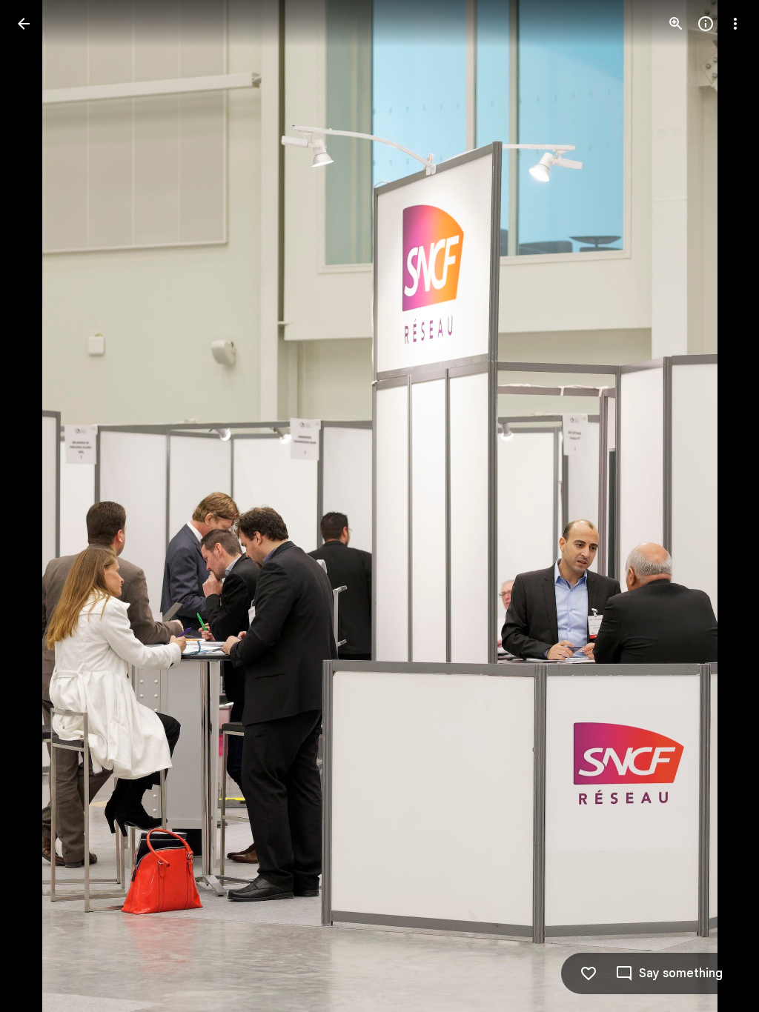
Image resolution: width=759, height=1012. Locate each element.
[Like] (588, 973)
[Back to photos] (24, 23)
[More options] (735, 24)
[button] (41, 506)
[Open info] (705, 24)
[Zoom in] (676, 24)
